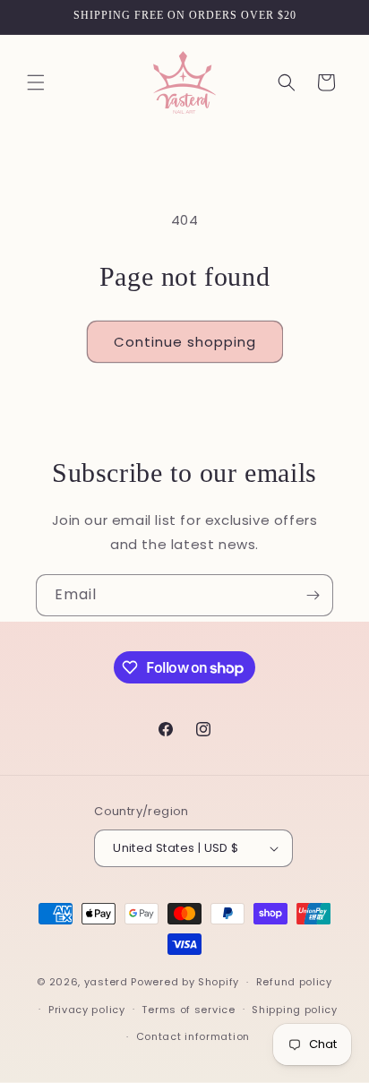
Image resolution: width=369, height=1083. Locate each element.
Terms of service (188, 1009)
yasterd (106, 982)
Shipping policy (295, 1009)
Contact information (193, 1036)
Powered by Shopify (185, 982)
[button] (36, 82)
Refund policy (294, 982)
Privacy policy (86, 1009)
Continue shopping (185, 341)
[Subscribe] (312, 595)
